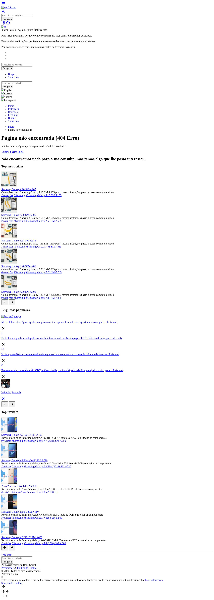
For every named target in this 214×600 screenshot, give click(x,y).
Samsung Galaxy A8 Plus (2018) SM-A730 (24, 460)
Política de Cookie (26, 568)
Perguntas (13, 115)
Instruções (13, 109)
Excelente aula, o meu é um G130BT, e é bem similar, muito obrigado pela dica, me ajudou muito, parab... (57, 370)
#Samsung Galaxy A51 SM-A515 (44, 246)
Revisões (13, 112)
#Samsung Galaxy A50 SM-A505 (44, 221)
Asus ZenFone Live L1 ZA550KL (19, 486)
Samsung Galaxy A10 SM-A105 (18, 189)
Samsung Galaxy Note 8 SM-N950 (20, 511)
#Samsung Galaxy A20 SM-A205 (44, 272)
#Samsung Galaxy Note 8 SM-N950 (43, 517)
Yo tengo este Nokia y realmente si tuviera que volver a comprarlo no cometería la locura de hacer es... (55, 354)
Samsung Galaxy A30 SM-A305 (18, 291)
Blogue (12, 74)
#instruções (7, 195)
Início (11, 105)
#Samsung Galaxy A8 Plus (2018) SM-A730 (47, 466)
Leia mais (112, 322)
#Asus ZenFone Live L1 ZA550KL (38, 492)
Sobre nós (13, 77)
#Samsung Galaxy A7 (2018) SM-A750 (45, 440)
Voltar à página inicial (12, 151)
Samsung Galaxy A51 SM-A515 (18, 240)
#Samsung (19, 195)
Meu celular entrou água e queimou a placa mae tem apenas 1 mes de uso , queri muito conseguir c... (54, 322)
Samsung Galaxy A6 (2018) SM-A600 (21, 537)
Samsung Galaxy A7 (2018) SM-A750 (21, 434)
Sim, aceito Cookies (11, 583)
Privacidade (7, 568)
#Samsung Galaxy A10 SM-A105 (44, 195)
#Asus (15, 492)
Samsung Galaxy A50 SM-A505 (18, 215)
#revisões (6, 440)
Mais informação (154, 580)
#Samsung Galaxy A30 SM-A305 (44, 297)
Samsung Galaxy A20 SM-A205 (18, 266)
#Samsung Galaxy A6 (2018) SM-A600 (45, 543)
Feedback (6, 554)
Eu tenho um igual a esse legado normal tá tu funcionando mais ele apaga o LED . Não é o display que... (56, 338)
